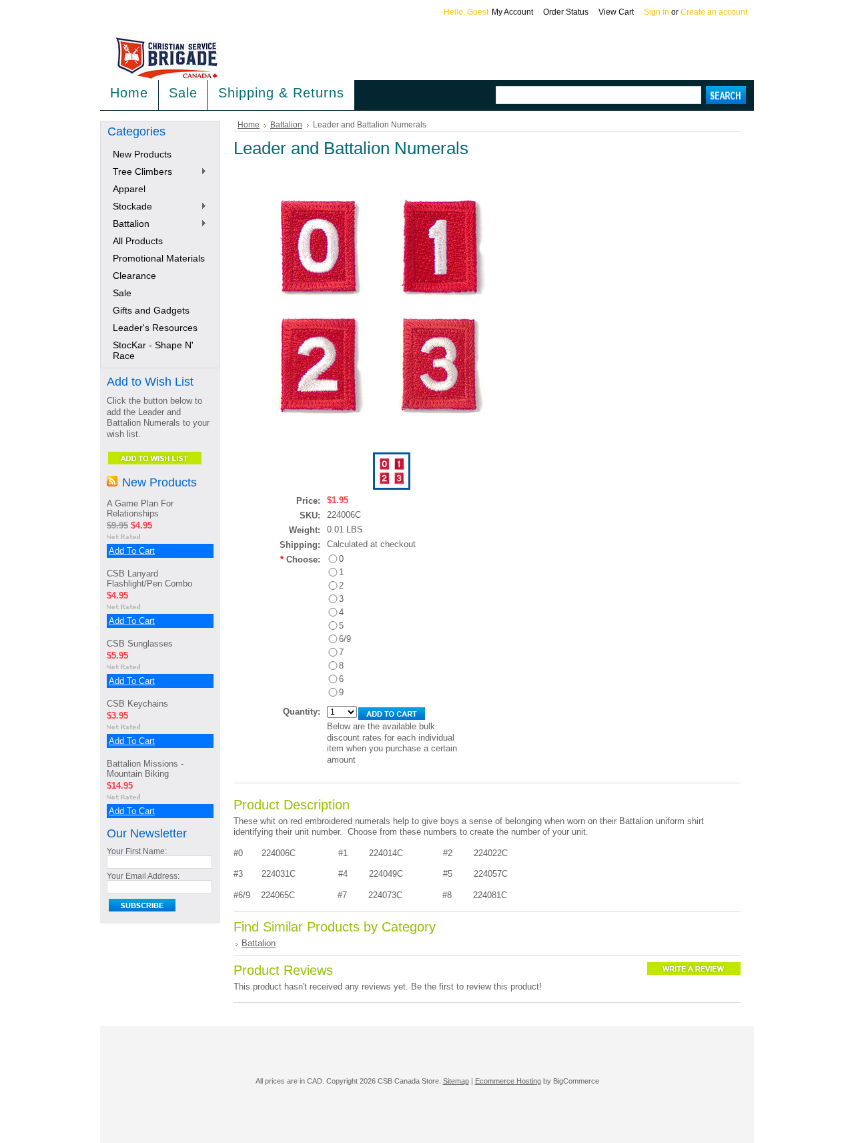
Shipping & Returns (281, 92)
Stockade (129, 207)
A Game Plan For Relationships (140, 508)
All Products (138, 241)
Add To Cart (132, 551)
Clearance (134, 275)
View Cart (616, 12)
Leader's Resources (155, 327)
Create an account (714, 12)
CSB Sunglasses (140, 644)
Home (249, 125)
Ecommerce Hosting (508, 1081)
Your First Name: (137, 851)
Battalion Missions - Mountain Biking (145, 769)
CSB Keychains (137, 704)
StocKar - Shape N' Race (153, 350)
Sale (183, 92)
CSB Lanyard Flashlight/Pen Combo (149, 578)
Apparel (129, 188)
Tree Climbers (139, 172)
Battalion (128, 224)
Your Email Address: (143, 876)
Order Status (565, 12)
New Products (142, 154)
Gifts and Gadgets (151, 310)
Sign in (656, 12)
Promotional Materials (159, 258)
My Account (512, 12)
